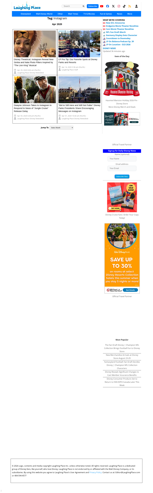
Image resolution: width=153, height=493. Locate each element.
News (119, 14)
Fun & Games (106, 14)
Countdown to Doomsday (118, 38)
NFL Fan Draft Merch (116, 32)
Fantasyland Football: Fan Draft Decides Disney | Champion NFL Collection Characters (122, 365)
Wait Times (73, 14)
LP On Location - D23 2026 (118, 44)
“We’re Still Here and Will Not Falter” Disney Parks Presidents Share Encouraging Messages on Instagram (79, 108)
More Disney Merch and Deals (122, 107)
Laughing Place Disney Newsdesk (30, 73)
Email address (122, 164)
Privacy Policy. (95, 472)
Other (60, 14)
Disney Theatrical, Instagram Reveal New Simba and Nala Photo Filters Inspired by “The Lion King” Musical (33, 62)
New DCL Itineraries (115, 23)
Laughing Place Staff (70, 70)
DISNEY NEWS (109, 48)
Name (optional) (122, 154)
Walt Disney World (44, 14)
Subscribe (92, 6)
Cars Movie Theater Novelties (120, 29)
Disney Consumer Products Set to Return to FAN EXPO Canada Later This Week (122, 382)
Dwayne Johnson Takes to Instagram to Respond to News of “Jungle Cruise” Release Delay (33, 108)
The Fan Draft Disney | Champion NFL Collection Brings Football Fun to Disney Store (122, 348)
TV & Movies (89, 14)
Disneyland (26, 14)
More (129, 14)
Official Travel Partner (122, 144)
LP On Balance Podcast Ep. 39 (120, 41)
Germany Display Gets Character (121, 35)
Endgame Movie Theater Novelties (122, 26)
